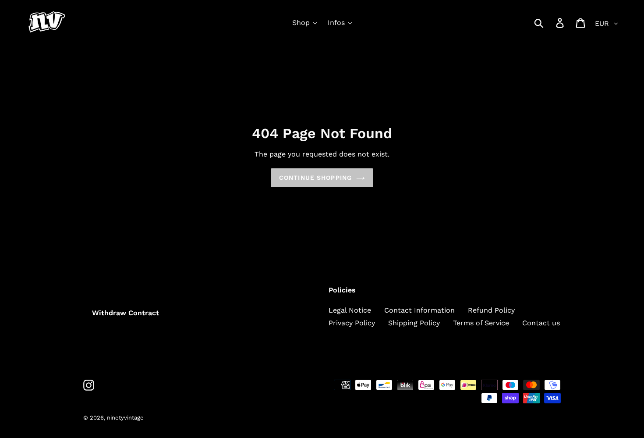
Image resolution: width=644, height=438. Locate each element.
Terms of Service (481, 323)
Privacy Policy (352, 323)
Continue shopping (315, 177)
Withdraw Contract (125, 313)
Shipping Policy (414, 323)
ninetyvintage (125, 417)
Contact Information (419, 310)
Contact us (541, 323)
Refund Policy (491, 310)
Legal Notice (350, 310)
